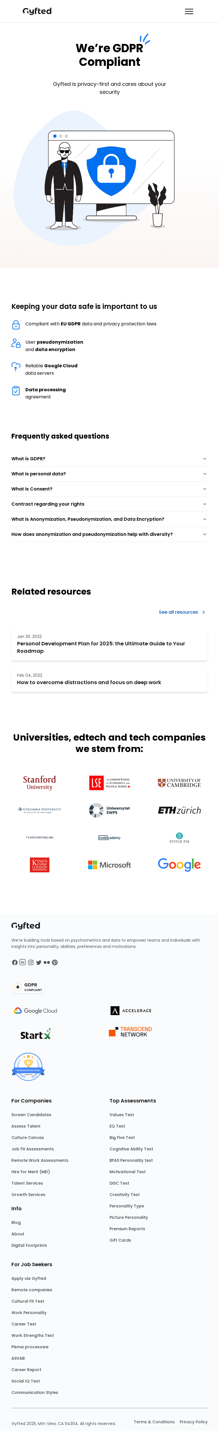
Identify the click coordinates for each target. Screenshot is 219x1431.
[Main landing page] (40, 11)
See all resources (178, 612)
